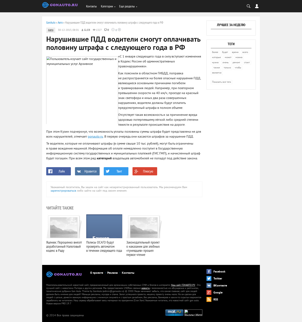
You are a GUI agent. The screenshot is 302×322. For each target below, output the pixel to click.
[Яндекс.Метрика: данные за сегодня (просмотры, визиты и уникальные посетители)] (193, 312)
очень (225, 62)
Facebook (219, 272)
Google (217, 292)
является (216, 73)
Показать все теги (221, 82)
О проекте (96, 273)
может (228, 57)
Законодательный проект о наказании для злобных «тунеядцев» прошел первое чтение (143, 248)
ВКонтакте (220, 286)
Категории (107, 6)
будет (225, 52)
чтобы (238, 67)
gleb (87, 30)
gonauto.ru (95, 137)
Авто (50, 30)
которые (216, 57)
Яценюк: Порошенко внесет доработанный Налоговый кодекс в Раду (64, 246)
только (227, 67)
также (216, 67)
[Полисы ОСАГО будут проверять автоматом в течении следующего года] (104, 226)
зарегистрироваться (63, 191)
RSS (215, 299)
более (215, 52)
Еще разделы (127, 6)
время (235, 52)
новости (145, 288)
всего (245, 52)
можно (238, 57)
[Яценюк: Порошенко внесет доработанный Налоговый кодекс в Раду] (64, 226)
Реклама (112, 273)
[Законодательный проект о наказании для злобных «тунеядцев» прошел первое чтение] (144, 226)
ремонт (236, 62)
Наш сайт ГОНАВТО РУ (183, 285)
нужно (215, 62)
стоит (247, 62)
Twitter (217, 279)
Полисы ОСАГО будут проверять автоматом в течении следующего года (104, 246)
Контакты (91, 6)
